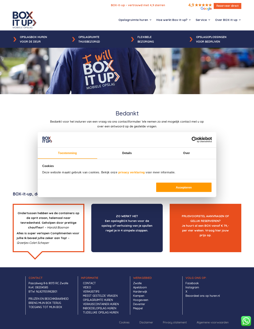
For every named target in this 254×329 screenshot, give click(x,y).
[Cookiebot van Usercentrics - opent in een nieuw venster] (194, 140)
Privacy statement (175, 322)
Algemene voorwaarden (213, 322)
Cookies (124, 322)
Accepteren (184, 187)
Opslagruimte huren (133, 20)
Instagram (192, 287)
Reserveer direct (227, 6)
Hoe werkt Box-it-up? (171, 20)
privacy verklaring (131, 172)
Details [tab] (127, 152)
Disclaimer (146, 322)
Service (201, 20)
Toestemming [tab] (67, 152)
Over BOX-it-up (226, 20)
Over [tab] (186, 152)
